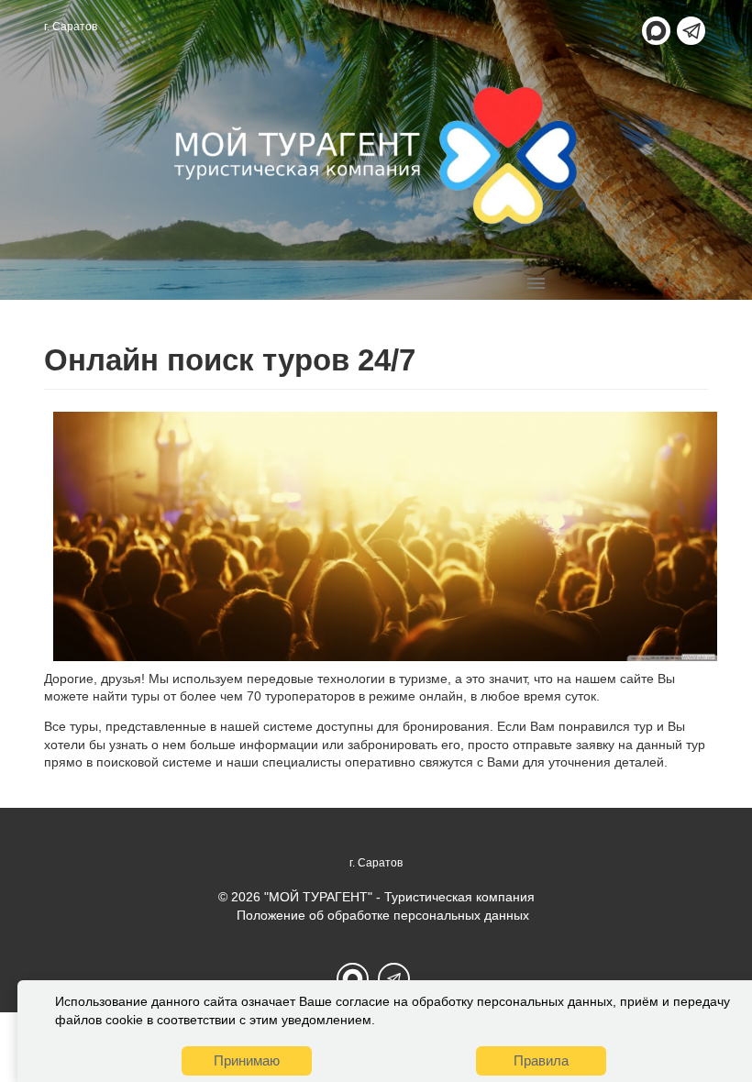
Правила (541, 1060)
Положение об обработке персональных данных (383, 915)
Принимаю (247, 1060)
